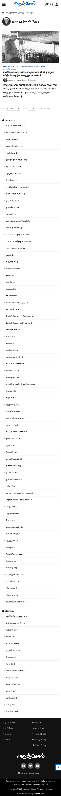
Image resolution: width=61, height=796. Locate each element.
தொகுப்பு (9, 611)
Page (25, 108)
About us (37, 723)
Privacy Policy (39, 740)
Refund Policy (39, 745)
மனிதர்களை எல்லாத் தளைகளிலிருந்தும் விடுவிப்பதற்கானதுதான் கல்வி (28, 74)
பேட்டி (7, 734)
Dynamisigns (39, 793)
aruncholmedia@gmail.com (31, 773)
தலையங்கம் (11, 723)
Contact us (38, 728)
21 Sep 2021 (33, 80)
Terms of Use (39, 734)
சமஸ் (7, 740)
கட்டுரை (8, 728)
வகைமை (9, 120)
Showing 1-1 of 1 (44, 108)
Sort (3, 108)
